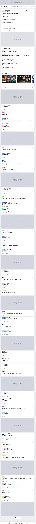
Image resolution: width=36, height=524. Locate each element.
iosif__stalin (5, 63)
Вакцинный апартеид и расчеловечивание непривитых (14, 64)
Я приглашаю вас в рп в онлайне (9, 51)
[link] (9, 82)
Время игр (8, 11)
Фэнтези (8, 67)
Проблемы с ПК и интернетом (12, 196)
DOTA (8, 237)
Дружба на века (10, 54)
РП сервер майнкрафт (7, 60)
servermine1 (5, 59)
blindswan (4, 67)
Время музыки (9, 435)
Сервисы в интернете (10, 63)
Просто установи (10, 112)
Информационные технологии (12, 318)
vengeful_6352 (5, 54)
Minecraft (8, 59)
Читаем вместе (9, 331)
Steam (7, 284)
